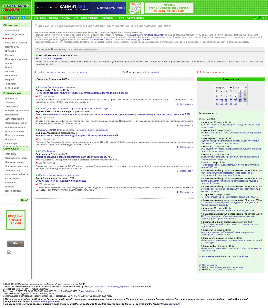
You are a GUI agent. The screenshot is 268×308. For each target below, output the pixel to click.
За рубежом (11, 106)
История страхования (17, 110)
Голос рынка (12, 88)
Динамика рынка (14, 162)
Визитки (9, 187)
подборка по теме (141, 39)
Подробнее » (186, 104)
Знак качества (12, 170)
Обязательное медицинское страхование (59, 175)
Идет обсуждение (14, 34)
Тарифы (51, 151)
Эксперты (10, 84)
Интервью (10, 51)
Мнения (9, 55)
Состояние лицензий (16, 166)
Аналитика (11, 98)
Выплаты (52, 87)
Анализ (9, 63)
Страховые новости (16, 42)
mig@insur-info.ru (94, 291)
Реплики (10, 71)
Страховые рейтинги (16, 174)
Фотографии (12, 178)
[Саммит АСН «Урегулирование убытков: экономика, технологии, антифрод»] (80, 13)
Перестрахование (14, 135)
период (239, 267)
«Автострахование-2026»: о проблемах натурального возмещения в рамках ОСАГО (227, 233)
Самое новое (12, 30)
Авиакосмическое (15, 127)
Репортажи (11, 75)
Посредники (12, 114)
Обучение (107, 17)
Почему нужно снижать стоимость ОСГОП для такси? (228, 210)
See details (174, 304)
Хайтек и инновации (98, 108)
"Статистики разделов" (152, 35)
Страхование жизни (16, 123)
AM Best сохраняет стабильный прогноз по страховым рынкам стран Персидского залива (228, 217)
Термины (10, 102)
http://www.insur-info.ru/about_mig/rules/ (110, 286)
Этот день (40, 17)
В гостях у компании (16, 59)
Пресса (9, 38)
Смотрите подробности (45, 301)
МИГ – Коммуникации (86, 17)
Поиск (120, 17)
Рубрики (10, 79)
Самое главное (209, 265)
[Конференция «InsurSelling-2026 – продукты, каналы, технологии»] (161, 13)
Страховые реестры (16, 158)
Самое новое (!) (136, 17)
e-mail (219, 269)
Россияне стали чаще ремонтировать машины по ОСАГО (230, 197)
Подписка (10, 139)
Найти (205, 267)
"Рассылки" (131, 35)
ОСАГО (52, 108)
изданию (217, 267)
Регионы (42, 87)
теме (228, 267)
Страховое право (78, 108)
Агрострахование (14, 131)
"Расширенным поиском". (102, 39)
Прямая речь (12, 47)
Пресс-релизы (13, 191)
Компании (10, 182)
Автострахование (14, 119)
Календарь (11, 143)
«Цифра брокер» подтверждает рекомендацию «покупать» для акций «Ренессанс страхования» (230, 142)
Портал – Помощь (59, 17)
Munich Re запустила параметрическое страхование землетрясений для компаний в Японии (227, 174)
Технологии (62, 108)
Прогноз (9, 67)
